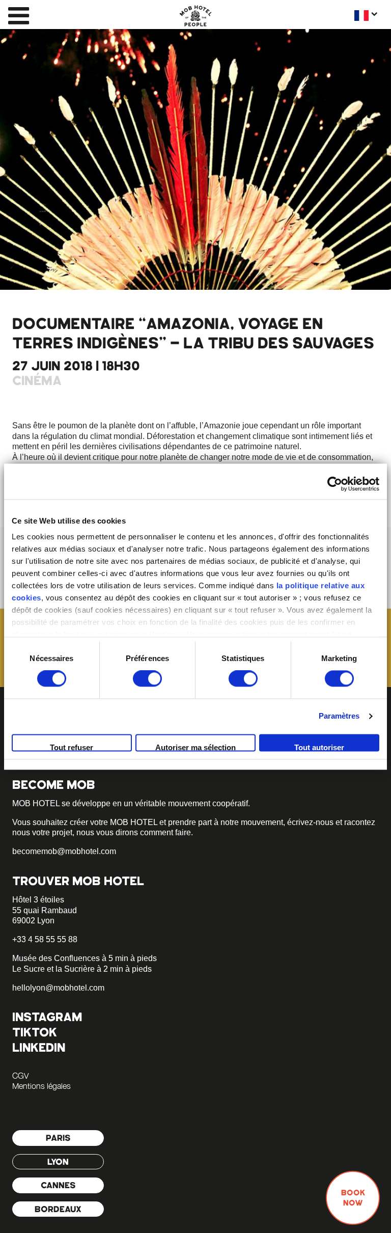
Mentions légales (41, 1085)
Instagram (47, 1017)
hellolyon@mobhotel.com (58, 987)
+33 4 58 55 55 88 (44, 939)
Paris (58, 1137)
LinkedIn (38, 1047)
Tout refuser (71, 747)
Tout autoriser (319, 747)
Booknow (353, 1198)
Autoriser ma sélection (195, 747)
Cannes (58, 1185)
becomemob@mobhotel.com (64, 851)
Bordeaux (58, 1209)
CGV (20, 1075)
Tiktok (34, 1032)
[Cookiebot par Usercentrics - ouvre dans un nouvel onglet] (334, 483)
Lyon (58, 1161)
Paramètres (339, 716)
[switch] (147, 679)
